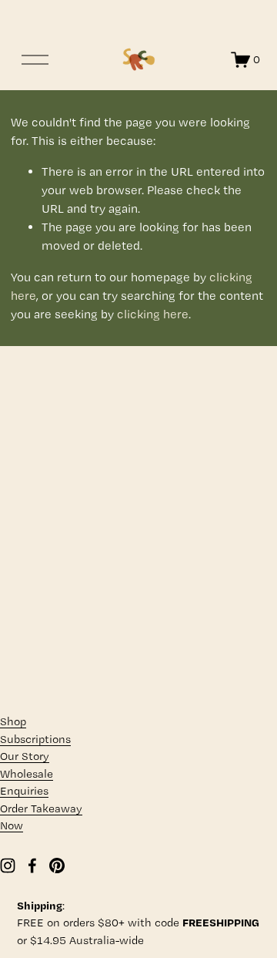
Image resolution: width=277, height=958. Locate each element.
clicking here (153, 314)
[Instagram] (7, 865)
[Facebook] (32, 865)
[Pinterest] (57, 865)
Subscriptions (35, 739)
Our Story (24, 756)
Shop (13, 721)
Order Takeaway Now (41, 817)
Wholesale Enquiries (26, 782)
